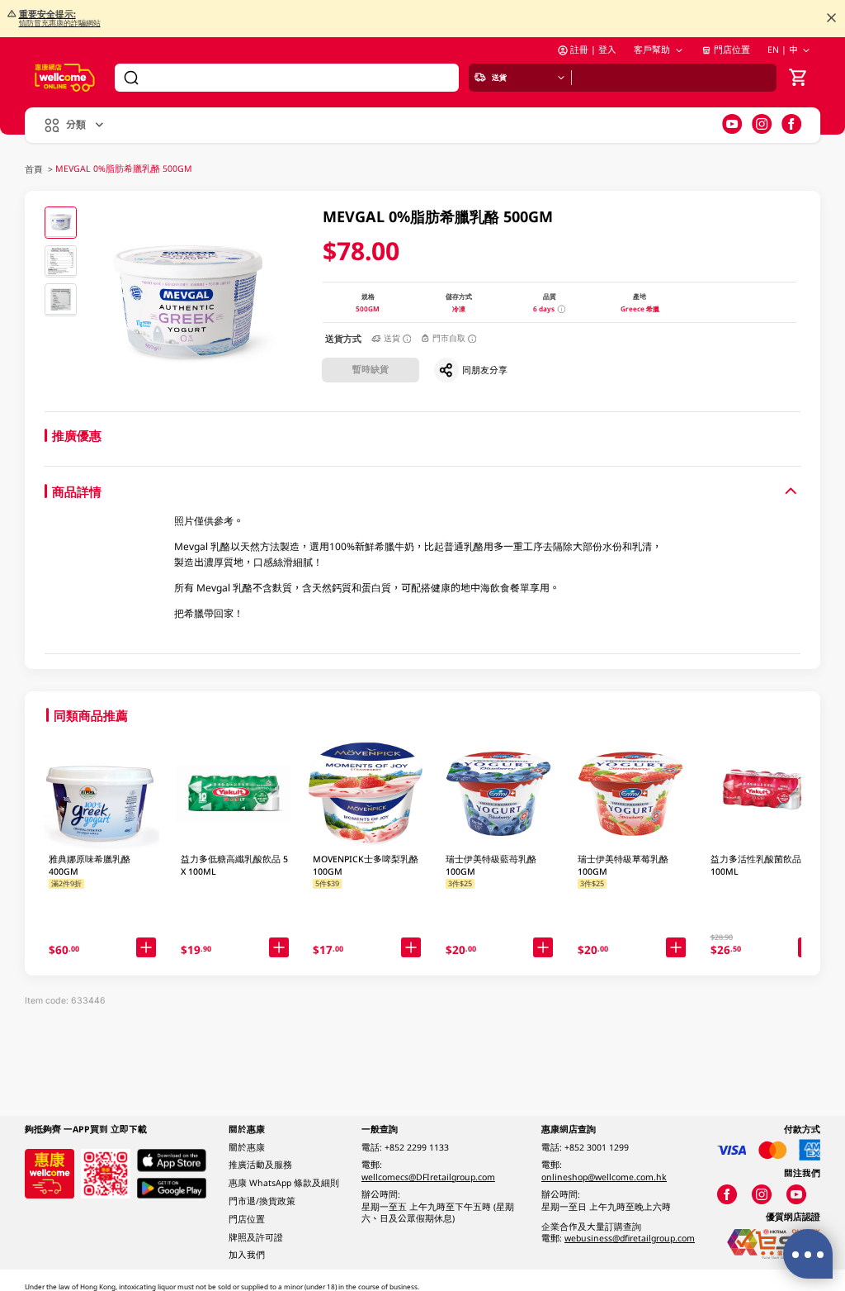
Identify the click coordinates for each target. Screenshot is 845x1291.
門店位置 (732, 49)
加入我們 (247, 1254)
